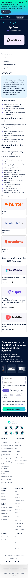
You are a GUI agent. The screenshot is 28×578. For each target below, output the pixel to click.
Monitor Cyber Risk (6, 459)
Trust (5, 555)
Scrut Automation (13, 573)
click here (4, 403)
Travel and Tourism (6, 516)
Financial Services (6, 510)
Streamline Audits (6, 451)
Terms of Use (11, 555)
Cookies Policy (14, 558)
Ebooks (17, 494)
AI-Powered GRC (6, 479)
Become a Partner (6, 537)
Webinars (17, 503)
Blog (16, 491)
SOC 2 (17, 442)
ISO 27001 (18, 445)
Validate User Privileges (5, 467)
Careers (17, 543)
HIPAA (16, 454)
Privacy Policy (20, 555)
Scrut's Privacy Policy (19, 404)
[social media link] (9, 562)
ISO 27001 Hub (19, 523)
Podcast (17, 497)
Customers (18, 537)
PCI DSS (17, 451)
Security (17, 549)
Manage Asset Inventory (5, 472)
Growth (3, 496)
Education (4, 519)
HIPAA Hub (18, 526)
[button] (26, 17)
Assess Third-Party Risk (6, 462)
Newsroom (18, 546)
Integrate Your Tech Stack (6, 483)
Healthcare (4, 513)
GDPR (16, 448)
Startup (3, 493)
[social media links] (6, 562)
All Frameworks (19, 463)
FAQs (16, 512)
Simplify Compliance (7, 448)
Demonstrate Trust (6, 476)
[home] (6, 17)
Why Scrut (4, 442)
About (16, 540)
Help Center (18, 509)
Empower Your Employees (5, 455)
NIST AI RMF (18, 457)
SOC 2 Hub (18, 520)
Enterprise (4, 499)
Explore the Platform (7, 445)
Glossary (17, 506)
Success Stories (19, 500)
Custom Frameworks (21, 460)
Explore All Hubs (19, 529)
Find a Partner (5, 540)
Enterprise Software (6, 507)
